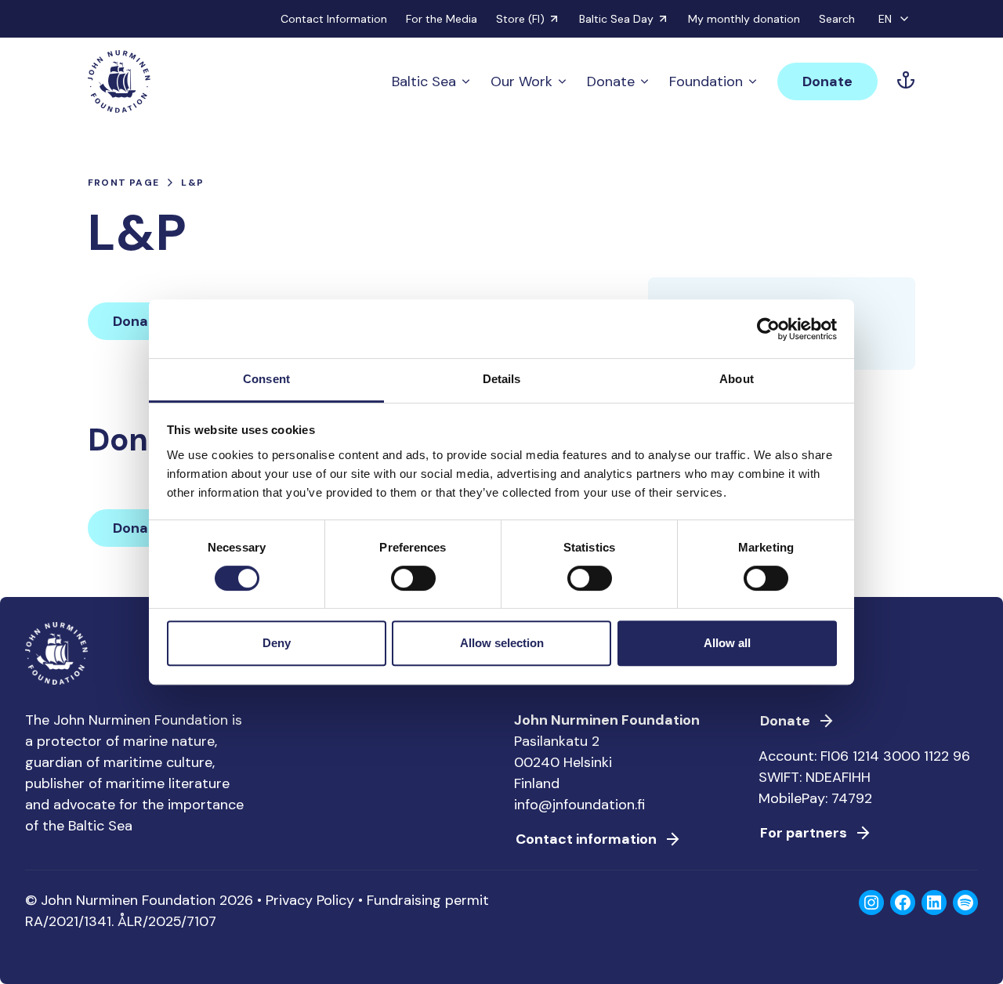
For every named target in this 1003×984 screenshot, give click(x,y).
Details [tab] (502, 378)
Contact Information (334, 19)
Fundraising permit (428, 900)
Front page (123, 182)
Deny (277, 642)
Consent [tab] (266, 378)
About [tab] (736, 378)
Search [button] (837, 19)
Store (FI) (520, 19)
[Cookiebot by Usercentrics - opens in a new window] (768, 329)
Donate (611, 81)
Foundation (706, 81)
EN (885, 19)
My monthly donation (744, 19)
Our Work (521, 81)
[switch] (413, 584)
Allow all (727, 642)
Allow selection (502, 642)
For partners (803, 832)
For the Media (441, 19)
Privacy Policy (310, 900)
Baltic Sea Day (616, 19)
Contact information (586, 839)
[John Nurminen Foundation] (119, 81)
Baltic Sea (424, 81)
